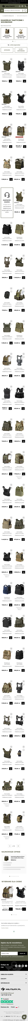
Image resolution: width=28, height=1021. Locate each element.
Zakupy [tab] (3, 978)
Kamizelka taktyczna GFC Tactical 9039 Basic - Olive (7, 369)
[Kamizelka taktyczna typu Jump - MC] (19, 818)
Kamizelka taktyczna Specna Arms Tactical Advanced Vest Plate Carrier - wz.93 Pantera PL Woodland (7, 467)
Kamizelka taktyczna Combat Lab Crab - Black (7, 565)
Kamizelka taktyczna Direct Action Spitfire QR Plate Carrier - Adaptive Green (7, 532)
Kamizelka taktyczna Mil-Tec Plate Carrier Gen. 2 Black (7, 500)
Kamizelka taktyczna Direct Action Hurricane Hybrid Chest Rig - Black (19, 729)
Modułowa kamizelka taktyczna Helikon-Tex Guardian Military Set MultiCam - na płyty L (7, 663)
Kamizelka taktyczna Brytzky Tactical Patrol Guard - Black (21, 74)
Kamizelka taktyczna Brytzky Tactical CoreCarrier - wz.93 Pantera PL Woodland (7, 107)
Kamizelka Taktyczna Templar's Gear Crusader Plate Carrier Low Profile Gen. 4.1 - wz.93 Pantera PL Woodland (7, 827)
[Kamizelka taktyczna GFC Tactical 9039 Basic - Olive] (7, 359)
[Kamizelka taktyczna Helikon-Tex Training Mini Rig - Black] (19, 687)
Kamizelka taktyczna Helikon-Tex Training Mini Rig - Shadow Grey (19, 369)
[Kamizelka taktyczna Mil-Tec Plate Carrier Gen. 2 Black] (7, 490)
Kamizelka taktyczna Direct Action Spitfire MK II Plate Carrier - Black (7, 630)
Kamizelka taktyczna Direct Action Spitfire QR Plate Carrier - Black (7, 238)
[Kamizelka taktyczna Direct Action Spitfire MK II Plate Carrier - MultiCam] (19, 556)
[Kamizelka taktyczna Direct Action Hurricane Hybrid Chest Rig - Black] (19, 719)
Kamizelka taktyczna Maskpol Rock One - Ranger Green (7, 336)
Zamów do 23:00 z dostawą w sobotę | (8, 0)
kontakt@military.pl (7, 993)
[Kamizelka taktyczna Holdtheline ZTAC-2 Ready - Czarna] (21, 97)
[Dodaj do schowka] (12, 887)
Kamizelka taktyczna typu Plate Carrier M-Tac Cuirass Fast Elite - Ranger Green (19, 532)
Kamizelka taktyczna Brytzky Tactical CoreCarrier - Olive (7, 74)
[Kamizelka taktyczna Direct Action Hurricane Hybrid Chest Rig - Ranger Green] (7, 719)
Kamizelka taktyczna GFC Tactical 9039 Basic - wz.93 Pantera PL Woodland (7, 139)
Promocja (3, 899)
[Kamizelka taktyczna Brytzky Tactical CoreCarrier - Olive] (7, 65)
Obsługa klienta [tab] (7, 974)
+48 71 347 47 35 (6, 995)
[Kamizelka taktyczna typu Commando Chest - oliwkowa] (19, 752)
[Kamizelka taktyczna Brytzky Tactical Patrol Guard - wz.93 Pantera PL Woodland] (19, 196)
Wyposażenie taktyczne (8, 15)
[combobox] (15, 10)
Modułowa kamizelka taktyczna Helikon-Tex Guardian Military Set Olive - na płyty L (19, 336)
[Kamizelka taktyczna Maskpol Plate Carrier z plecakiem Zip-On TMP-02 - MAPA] (7, 785)
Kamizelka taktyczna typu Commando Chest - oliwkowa (19, 762)
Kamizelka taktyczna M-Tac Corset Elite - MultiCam (19, 467)
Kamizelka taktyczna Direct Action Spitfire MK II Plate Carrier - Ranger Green (19, 172)
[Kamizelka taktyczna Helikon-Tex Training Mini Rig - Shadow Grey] (19, 359)
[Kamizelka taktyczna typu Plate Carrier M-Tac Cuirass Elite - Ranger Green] (7, 425)
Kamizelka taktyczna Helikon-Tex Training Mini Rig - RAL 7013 (7, 270)
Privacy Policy (8, 1012)
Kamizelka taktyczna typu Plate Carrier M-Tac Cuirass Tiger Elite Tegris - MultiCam (7, 696)
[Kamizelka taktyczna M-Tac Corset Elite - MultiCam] (19, 457)
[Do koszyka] (11, 909)
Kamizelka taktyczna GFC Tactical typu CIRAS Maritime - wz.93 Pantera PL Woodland (19, 303)
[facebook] (16, 966)
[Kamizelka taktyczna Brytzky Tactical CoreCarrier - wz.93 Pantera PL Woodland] (7, 97)
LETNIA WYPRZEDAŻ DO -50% (14, 2)
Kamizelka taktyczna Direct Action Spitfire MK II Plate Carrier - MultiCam (19, 565)
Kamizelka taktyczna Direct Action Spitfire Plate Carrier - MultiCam (7, 172)
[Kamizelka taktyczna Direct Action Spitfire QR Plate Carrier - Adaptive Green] (7, 523)
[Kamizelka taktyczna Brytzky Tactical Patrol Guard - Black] (21, 65)
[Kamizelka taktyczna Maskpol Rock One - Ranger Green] (7, 327)
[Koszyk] (25, 6)
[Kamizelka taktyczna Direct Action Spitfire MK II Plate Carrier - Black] (7, 621)
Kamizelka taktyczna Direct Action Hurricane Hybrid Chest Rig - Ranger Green (7, 729)
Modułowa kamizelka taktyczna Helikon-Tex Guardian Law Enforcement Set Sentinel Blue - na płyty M (7, 598)
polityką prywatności (18, 956)
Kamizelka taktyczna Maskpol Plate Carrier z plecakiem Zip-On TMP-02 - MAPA (7, 794)
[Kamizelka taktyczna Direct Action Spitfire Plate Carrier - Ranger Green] (19, 261)
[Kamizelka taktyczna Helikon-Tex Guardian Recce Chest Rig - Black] (19, 392)
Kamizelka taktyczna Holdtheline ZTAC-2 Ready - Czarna (21, 107)
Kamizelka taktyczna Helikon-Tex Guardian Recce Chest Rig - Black (19, 401)
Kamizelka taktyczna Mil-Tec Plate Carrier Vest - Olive (19, 500)
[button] (11, 59)
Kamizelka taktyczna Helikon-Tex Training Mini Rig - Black (19, 696)
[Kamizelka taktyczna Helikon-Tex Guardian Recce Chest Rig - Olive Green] (19, 785)
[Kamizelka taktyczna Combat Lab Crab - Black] (7, 556)
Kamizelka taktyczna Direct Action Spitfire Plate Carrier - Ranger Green (19, 270)
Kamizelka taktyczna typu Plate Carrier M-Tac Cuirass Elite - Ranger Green (7, 434)
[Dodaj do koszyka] (10, 81)
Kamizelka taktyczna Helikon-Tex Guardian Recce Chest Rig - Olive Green (19, 794)
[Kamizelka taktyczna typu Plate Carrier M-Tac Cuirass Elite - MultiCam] (19, 425)
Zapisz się (22, 953)
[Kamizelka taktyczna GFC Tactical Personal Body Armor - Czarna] (7, 392)
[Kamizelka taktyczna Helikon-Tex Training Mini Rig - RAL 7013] (7, 261)
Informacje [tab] (5, 983)
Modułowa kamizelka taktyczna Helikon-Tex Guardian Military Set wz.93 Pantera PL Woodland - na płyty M (21, 139)
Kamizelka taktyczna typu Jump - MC (19, 827)
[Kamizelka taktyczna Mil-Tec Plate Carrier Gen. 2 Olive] (7, 752)
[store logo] (8, 6)
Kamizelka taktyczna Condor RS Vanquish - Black (19, 598)
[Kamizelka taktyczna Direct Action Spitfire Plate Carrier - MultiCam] (7, 163)
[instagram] (19, 966)
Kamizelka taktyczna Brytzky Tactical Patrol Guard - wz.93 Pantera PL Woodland (19, 205)
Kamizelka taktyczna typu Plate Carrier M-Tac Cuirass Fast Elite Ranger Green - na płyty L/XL (19, 630)
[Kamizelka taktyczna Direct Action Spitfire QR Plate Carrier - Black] (7, 228)
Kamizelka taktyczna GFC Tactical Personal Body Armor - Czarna (7, 401)
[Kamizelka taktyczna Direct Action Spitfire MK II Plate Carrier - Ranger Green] (19, 163)
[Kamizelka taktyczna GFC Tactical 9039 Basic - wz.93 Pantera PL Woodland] (7, 130)
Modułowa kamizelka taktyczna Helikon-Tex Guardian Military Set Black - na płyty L (19, 663)
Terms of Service (16, 1012)
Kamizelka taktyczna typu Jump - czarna (7, 303)
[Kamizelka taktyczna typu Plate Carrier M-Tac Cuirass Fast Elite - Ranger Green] (19, 523)
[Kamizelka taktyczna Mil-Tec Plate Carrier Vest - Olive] (19, 490)
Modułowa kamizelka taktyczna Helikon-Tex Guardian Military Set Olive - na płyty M (19, 238)
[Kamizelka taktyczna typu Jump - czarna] (7, 294)
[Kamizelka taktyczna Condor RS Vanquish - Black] (19, 588)
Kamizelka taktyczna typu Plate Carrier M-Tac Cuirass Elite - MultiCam (19, 434)
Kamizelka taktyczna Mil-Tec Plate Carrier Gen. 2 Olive (7, 762)
